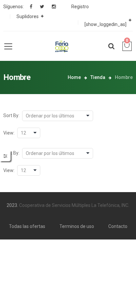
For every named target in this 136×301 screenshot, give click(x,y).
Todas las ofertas (27, 226)
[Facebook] (31, 6)
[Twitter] (42, 6)
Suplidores (28, 16)
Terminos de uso (76, 226)
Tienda (97, 77)
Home (74, 77)
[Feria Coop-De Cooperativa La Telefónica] (61, 46)
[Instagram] (54, 6)
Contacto (117, 226)
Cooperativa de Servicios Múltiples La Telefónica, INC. (74, 205)
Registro (80, 6)
